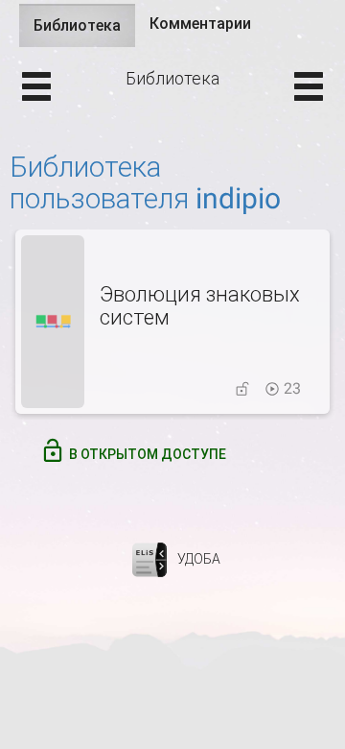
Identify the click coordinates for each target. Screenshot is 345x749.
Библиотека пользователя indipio (145, 182)
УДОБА (198, 559)
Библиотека (84, 31)
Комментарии (200, 23)
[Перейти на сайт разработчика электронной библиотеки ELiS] (149, 559)
